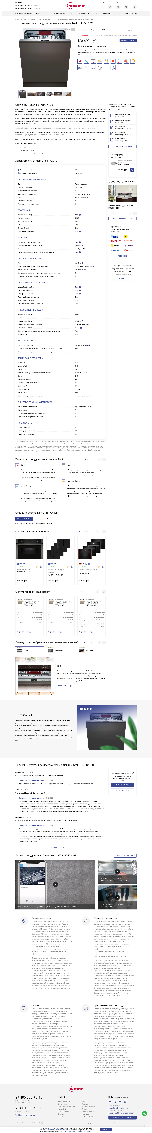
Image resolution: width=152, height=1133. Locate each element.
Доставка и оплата (64, 1101)
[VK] (110, 1101)
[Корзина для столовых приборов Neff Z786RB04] (114, 163)
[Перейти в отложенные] (110, 7)
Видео (84, 1109)
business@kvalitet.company (121, 1113)
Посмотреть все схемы (122, 146)
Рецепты (85, 1101)
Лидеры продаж (88, 1111)
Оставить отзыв (24, 519)
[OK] (115, 1101)
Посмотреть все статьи (122, 218)
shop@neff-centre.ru (118, 1108)
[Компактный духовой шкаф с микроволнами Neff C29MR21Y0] (91, 549)
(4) (72, 567)
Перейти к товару (24, 632)
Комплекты (59, 14)
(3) (41, 567)
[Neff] (76, 5)
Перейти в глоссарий (65, 686)
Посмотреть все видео (125, 856)
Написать (122, 279)
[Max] (125, 1101)
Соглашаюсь (105, 1130)
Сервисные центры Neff (66, 1106)
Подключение (62, 1104)
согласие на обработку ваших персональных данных (56, 1130)
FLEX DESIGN (84, 14)
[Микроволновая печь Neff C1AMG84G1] (29, 549)
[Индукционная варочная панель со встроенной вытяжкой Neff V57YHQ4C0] (60, 549)
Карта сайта (112, 1123)
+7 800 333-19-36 (23, 8)
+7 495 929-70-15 (23, 5)
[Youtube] (120, 1101)
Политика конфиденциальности (68, 1123)
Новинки (107, 14)
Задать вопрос (122, 785)
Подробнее (122, 256)
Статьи (60, 1116)
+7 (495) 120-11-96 (122, 271)
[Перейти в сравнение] (118, 7)
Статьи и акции (108, 3)
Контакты (85, 1114)
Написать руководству (122, 1118)
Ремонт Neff (62, 1109)
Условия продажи (87, 1123)
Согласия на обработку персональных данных (76, 1131)
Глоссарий (85, 1104)
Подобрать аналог (128, 40)
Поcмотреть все (122, 790)
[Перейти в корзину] (126, 7)
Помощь (61, 1114)
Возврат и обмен (64, 1111)
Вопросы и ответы (88, 1106)
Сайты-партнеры (88, 1116)
